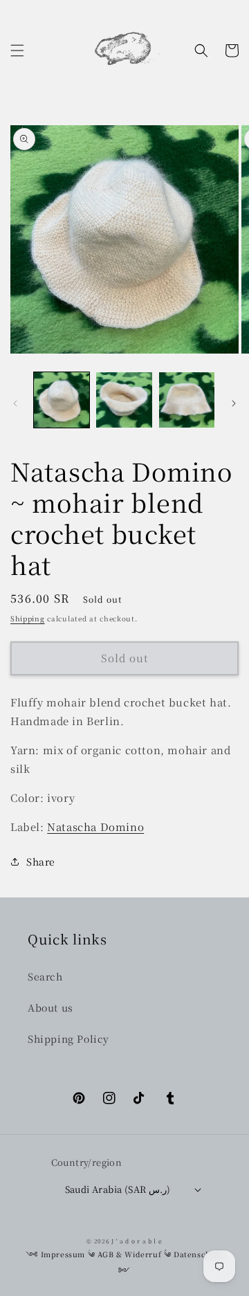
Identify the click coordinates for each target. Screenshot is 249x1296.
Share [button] (40, 861)
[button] (17, 50)
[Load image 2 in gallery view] (123, 400)
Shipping (27, 618)
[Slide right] (234, 403)
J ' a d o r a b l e (136, 1240)
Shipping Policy (68, 1039)
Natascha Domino (95, 826)
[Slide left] (15, 403)
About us (50, 1007)
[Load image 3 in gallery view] (186, 400)
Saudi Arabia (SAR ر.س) (118, 1189)
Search (45, 976)
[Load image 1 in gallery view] (61, 400)
